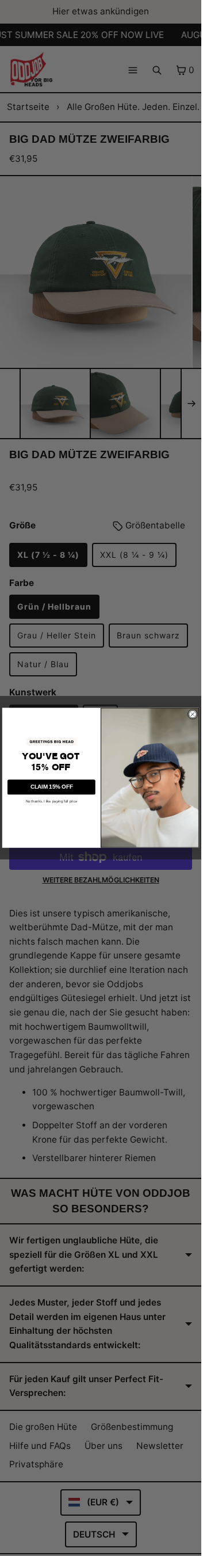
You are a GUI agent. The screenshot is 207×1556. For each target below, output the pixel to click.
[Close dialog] (192, 714)
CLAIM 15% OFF (51, 787)
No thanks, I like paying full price (52, 801)
